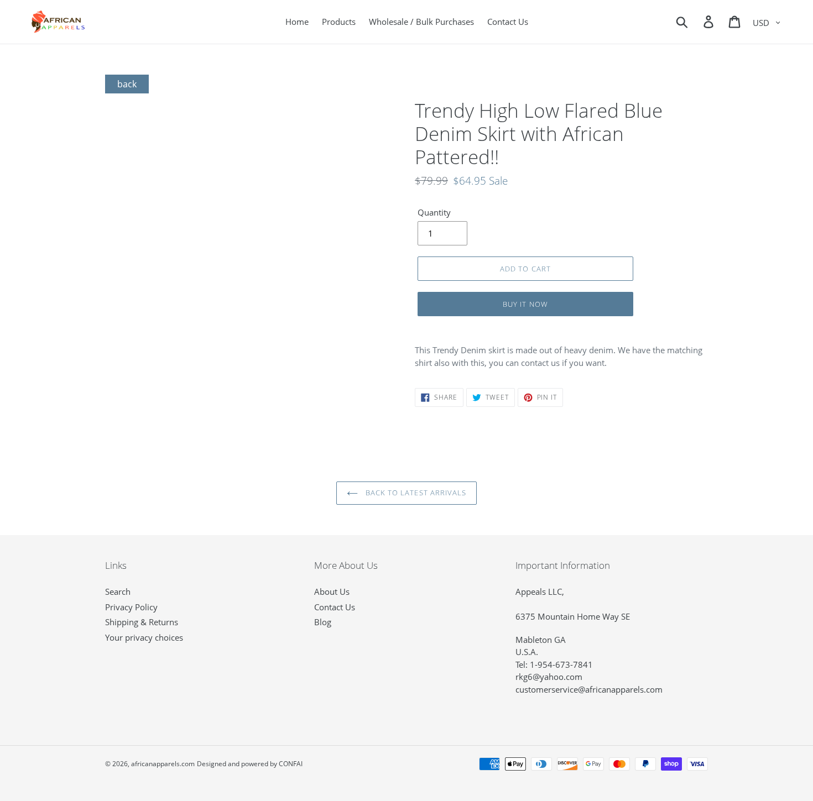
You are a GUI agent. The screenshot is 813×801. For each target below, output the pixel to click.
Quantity (434, 212)
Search (118, 591)
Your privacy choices (144, 637)
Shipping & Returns (141, 621)
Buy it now (525, 304)
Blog (322, 621)
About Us (332, 591)
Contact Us (334, 606)
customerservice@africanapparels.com (589, 689)
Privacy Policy (131, 606)
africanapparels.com (163, 763)
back (127, 84)
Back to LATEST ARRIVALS (414, 493)
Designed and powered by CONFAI (250, 763)
